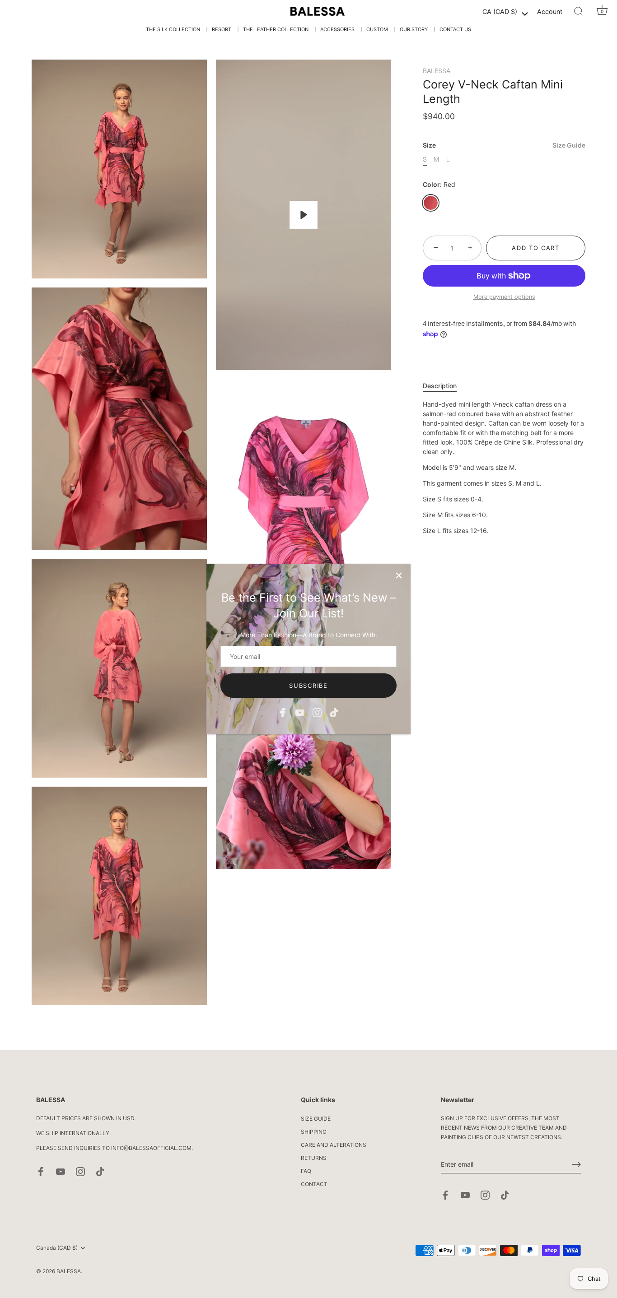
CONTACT (314, 1184)
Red (431, 203)
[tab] (444, 385)
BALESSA (436, 70)
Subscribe (308, 685)
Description (440, 385)
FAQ (306, 1171)
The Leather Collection (275, 29)
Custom (377, 29)
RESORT (221, 29)
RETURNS (314, 1157)
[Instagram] (317, 712)
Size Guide (568, 145)
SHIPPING (314, 1131)
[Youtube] (299, 712)
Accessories (337, 29)
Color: (439, 184)
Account (549, 11)
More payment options (504, 296)
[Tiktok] (334, 712)
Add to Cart (536, 247)
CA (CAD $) (499, 11)
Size (504, 145)
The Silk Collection (173, 29)
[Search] (579, 11)
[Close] (399, 575)
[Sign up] (576, 1164)
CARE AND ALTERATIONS (333, 1144)
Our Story (414, 29)
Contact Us (455, 29)
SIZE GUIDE (316, 1118)
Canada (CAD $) (57, 1248)
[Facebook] (282, 712)
